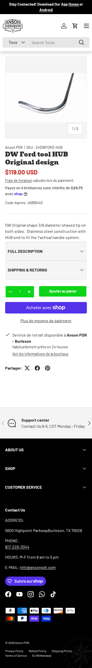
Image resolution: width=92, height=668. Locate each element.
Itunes (73, 4)
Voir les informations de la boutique (40, 354)
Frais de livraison (18, 180)
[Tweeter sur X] (27, 368)
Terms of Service (16, 655)
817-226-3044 (17, 546)
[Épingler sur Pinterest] (47, 368)
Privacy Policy (14, 651)
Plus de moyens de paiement (46, 320)
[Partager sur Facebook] (37, 368)
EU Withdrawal (41, 655)
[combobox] (46, 42)
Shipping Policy (62, 651)
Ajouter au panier (63, 291)
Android (46, 10)
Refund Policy (38, 651)
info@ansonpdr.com (38, 567)
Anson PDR (14, 147)
